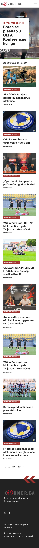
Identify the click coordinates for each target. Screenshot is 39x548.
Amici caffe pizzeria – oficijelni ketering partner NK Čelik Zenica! (18, 320)
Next (20, 466)
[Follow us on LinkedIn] (9, 513)
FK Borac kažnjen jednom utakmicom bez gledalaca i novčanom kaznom (19, 452)
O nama (7, 533)
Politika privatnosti (25, 536)
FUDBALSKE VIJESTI (11, 89)
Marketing (17, 533)
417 (13, 466)
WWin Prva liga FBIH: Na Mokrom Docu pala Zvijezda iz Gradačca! (18, 226)
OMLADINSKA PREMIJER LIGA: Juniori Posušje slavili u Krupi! (18, 271)
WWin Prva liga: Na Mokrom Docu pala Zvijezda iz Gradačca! (16, 365)
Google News (9, 536)
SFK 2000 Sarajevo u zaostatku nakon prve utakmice (16, 97)
